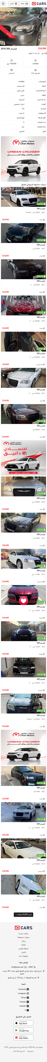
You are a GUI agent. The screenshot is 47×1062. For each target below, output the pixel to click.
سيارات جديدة (24, 933)
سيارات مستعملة (24, 937)
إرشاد (23, 941)
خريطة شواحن (24, 948)
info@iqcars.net (17, 967)
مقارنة (23, 945)
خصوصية (30, 1051)
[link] (23, 1023)
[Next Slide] (46, 26)
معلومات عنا (23, 956)
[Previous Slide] (1, 26)
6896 (31, 967)
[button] (3, 3)
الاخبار (23, 952)
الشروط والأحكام (19, 1051)
